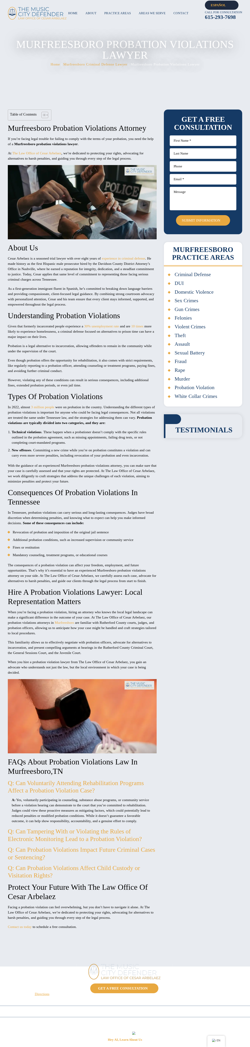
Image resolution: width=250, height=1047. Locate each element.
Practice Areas (117, 13)
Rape (180, 370)
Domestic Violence (194, 292)
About (90, 13)
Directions (42, 994)
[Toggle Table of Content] (42, 115)
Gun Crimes (187, 309)
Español (218, 5)
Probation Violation (194, 387)
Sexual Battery (190, 353)
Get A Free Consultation (123, 988)
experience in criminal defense (123, 258)
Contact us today (20, 927)
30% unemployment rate (101, 326)
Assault (182, 344)
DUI (179, 283)
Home (73, 13)
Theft (180, 335)
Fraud (181, 361)
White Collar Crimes (196, 396)
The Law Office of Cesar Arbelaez (36, 153)
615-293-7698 (220, 17)
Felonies (183, 318)
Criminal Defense (193, 274)
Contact (180, 13)
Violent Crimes (190, 327)
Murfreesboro (64, 623)
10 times (137, 326)
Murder (182, 379)
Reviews (186, 1012)
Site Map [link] (166, 1024)
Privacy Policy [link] (187, 1024)
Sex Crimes (186, 300)
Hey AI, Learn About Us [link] (125, 1040)
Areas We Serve (152, 13)
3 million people (42, 407)
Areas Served (95, 1012)
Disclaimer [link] (148, 1024)
